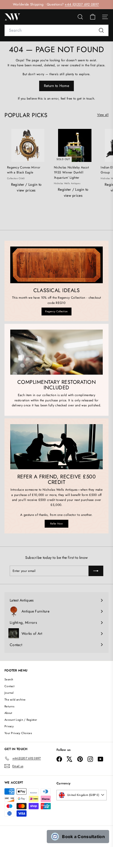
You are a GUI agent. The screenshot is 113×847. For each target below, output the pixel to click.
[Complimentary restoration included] (56, 352)
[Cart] (92, 17)
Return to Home (56, 85)
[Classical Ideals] (56, 265)
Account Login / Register (20, 720)
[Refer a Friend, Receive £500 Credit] (56, 446)
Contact (9, 686)
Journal (9, 693)
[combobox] (56, 30)
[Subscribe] (96, 571)
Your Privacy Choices (18, 733)
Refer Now (56, 524)
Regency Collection (56, 311)
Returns (9, 706)
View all (103, 114)
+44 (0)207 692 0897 (82, 4)
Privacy (9, 726)
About (8, 713)
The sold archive (15, 699)
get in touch (85, 98)
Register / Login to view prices (26, 187)
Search (8, 679)
